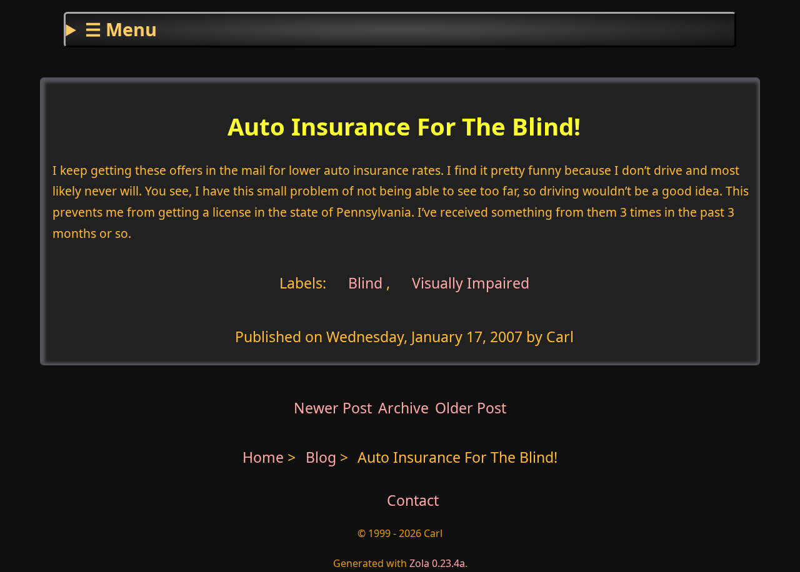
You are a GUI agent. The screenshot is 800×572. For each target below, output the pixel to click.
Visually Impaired (470, 282)
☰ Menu (121, 29)
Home (263, 457)
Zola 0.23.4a (437, 563)
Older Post (470, 408)
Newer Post (333, 408)
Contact (413, 500)
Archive (403, 408)
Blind (363, 282)
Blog (323, 457)
